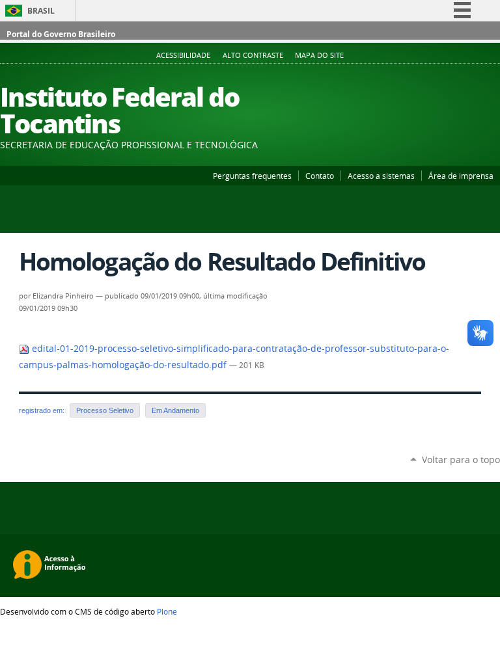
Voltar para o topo (461, 459)
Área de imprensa (460, 175)
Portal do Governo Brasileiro (61, 34)
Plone (167, 611)
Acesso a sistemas (381, 175)
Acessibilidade (183, 55)
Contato (319, 175)
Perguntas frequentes (252, 175)
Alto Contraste (253, 55)
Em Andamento (175, 410)
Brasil (41, 10)
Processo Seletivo (104, 410)
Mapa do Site (319, 55)
